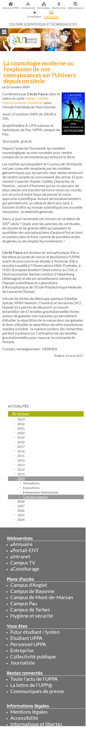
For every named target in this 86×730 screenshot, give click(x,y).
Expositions (31, 488)
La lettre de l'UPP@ (31, 685)
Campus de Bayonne (32, 591)
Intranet (21, 556)
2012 (21, 469)
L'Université (28, 8)
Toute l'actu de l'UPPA (34, 679)
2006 (21, 510)
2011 (21, 474)
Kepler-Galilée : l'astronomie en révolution (25, 100)
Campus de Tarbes (30, 609)
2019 (21, 437)
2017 (21, 447)
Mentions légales (29, 712)
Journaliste (22, 663)
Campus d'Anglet (28, 585)
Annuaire (22, 544)
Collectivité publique (33, 656)
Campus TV (22, 562)
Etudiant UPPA (26, 638)
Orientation (34, 16)
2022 (21, 424)
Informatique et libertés (36, 724)
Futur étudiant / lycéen (35, 632)
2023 (21, 419)
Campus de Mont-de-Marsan (41, 597)
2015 (21, 456)
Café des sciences (35, 497)
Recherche (58, 8)
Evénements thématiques (40, 492)
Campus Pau (23, 603)
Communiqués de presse (37, 691)
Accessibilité (24, 718)
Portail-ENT (25, 550)
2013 (21, 465)
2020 (21, 433)
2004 (21, 520)
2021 (21, 428)
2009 (21, 479)
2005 (21, 515)
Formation (43, 8)
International (75, 8)
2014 (21, 460)
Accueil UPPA (11, 8)
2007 (21, 506)
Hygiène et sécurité (31, 616)
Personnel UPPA (28, 644)
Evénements (51, 16)
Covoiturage (25, 569)
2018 (21, 442)
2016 (21, 451)
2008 (21, 501)
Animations (31, 483)
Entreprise (22, 650)
